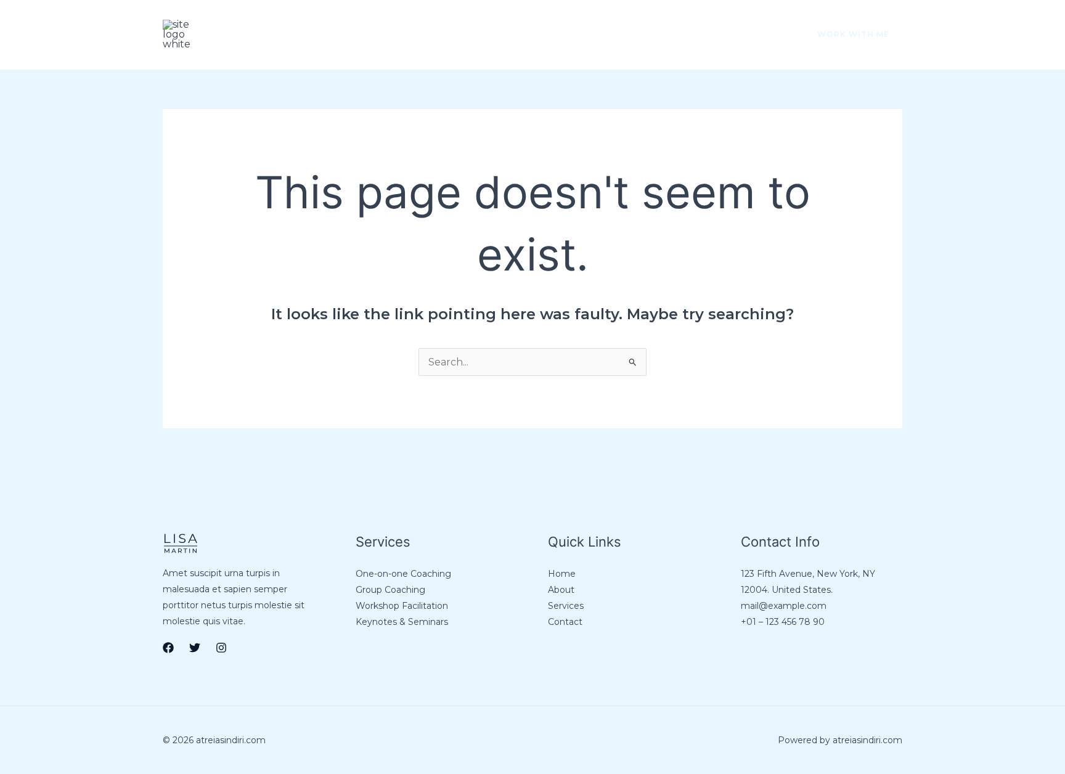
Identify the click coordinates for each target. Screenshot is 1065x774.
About (291, 34)
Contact (416, 34)
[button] (846, 34)
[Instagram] (771, 35)
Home (236, 34)
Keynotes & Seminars (402, 621)
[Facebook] (719, 35)
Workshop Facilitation (402, 605)
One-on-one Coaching (403, 573)
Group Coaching (390, 589)
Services (351, 34)
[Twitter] (745, 35)
